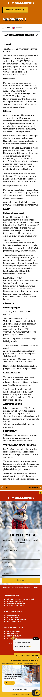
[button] (35, 10)
